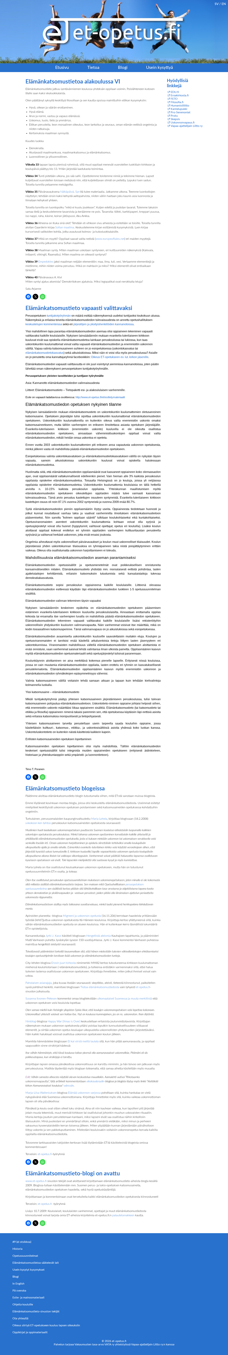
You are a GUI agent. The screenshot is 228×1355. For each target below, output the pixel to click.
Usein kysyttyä (159, 67)
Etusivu (62, 67)
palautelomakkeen (123, 1215)
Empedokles (45, 261)
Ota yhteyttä (20, 1318)
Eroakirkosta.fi (180, 95)
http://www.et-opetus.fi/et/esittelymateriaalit (100, 397)
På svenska (19, 1290)
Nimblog (30, 1021)
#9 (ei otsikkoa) (21, 1241)
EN (224, 4)
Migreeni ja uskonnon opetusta (82, 915)
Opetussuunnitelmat (25, 1255)
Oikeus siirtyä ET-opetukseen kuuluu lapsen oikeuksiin (46, 1325)
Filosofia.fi (177, 102)
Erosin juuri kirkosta (63, 962)
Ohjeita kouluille (22, 1304)
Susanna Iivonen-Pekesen (41, 998)
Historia (17, 1248)
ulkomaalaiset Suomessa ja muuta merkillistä (124, 998)
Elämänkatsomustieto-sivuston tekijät (35, 1311)
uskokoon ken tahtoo (38, 823)
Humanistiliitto (180, 105)
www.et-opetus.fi (36, 1181)
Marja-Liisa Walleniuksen (41, 1092)
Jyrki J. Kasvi (53, 935)
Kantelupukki (179, 109)
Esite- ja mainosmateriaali (28, 1297)
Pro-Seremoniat (180, 112)
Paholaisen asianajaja (38, 982)
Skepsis (175, 119)
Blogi (123, 67)
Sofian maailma (64, 227)
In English (18, 1283)
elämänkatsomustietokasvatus (44, 352)
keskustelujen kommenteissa (43, 324)
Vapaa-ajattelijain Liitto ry (187, 126)
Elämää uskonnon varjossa (84, 1092)
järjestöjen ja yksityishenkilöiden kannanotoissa (103, 324)
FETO (174, 98)
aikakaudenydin (95, 1081)
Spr (77, 191)
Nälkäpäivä (67, 191)
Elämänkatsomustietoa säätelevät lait (35, 1262)
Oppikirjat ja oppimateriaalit (30, 1332)
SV (216, 4)
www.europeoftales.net (110, 238)
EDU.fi (175, 92)
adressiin (69, 1085)
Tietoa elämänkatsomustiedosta (99, 987)
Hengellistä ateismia (98, 935)
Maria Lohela (99, 818)
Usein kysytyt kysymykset (28, 1269)
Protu (174, 115)
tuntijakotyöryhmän (59, 315)
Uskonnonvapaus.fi (183, 122)
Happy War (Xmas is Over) (64, 1021)
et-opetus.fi (143, 987)
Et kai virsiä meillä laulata (83, 1041)
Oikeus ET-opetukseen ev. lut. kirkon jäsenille (119, 357)
